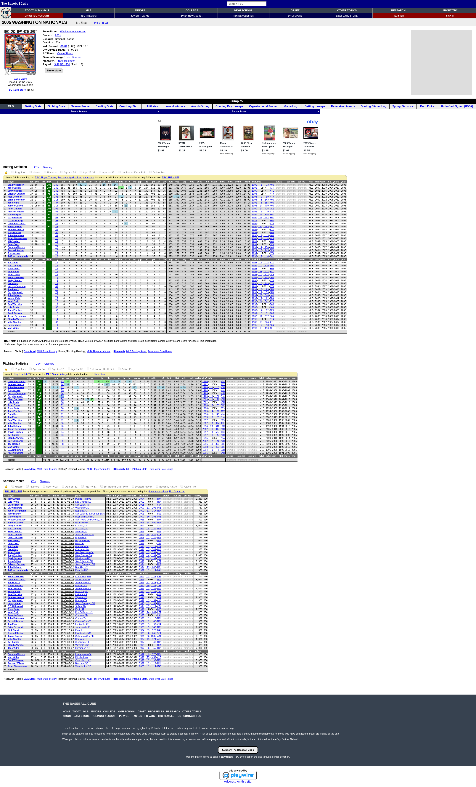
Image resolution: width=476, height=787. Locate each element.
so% (230, 181)
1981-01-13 (67, 621)
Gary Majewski (15, 292)
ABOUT (67, 716)
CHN (272, 277)
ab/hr (247, 181)
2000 (254, 208)
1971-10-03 (67, 540)
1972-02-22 (67, 567)
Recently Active (168, 486)
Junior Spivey (15, 226)
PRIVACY (150, 716)
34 (56, 229)
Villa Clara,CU (82, 579)
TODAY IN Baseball (37, 10)
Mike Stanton (14, 322)
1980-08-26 (67, 576)
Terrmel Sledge (16, 250)
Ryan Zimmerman (17, 238)
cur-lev (301, 181)
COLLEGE (192, 10)
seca (199, 181)
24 (260, 301)
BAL (272, 256)
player (11, 181)
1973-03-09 (67, 606)
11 (260, 217)
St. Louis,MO (81, 528)
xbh (158, 181)
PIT (272, 188)
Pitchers (52, 172)
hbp (121, 181)
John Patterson (16, 235)
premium (280, 185)
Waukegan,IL (82, 507)
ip (102, 378)
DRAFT (295, 10)
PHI (272, 214)
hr (90, 181)
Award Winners (175, 106)
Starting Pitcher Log (373, 106)
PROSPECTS (156, 711)
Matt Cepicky (15, 265)
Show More (54, 70)
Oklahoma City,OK (84, 636)
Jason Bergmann (17, 316)
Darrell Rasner (15, 441)
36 (260, 226)
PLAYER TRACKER (140, 16)
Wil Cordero (14, 241)
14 (260, 205)
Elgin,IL (79, 630)
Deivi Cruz (13, 244)
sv (92, 378)
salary (197, 495)
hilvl (311, 181)
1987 (254, 322)
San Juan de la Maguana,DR (90, 513)
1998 (254, 185)
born (63, 495)
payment (226, 756)
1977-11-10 (67, 528)
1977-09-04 (67, 594)
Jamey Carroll (15, 205)
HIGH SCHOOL (243, 10)
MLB (88, 10)
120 (266, 265)
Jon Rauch (13, 289)
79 (56, 292)
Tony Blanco (14, 232)
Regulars (20, 172)
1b (164, 181)
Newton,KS (81, 585)
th (34, 378)
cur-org (291, 181)
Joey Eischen (15, 310)
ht (42, 495)
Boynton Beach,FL (84, 516)
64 (56, 286)
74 (56, 214)
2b (81, 181)
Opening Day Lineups (229, 106)
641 (266, 301)
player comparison (158, 491)
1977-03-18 (67, 633)
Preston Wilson (16, 211)
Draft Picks (427, 106)
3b (85, 181)
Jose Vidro (20, 78)
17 (56, 298)
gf (86, 378)
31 (56, 235)
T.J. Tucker (13, 435)
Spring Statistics (402, 106)
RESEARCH (398, 10)
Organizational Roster (263, 106)
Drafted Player (143, 486)
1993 (254, 244)
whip (153, 378)
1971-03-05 (67, 570)
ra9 (192, 378)
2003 (205, 399)
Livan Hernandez (16, 223)
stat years (333, 181)
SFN (272, 244)
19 (56, 253)
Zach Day (13, 283)
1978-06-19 (67, 645)
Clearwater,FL (82, 642)
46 (216, 441)
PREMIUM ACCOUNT (104, 716)
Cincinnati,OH (82, 549)
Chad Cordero (15, 399)
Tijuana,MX (81, 597)
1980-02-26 (67, 600)
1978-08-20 (67, 642)
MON (272, 185)
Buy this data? (22, 374)
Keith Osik (13, 301)
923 (266, 271)
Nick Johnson (15, 196)
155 (266, 202)
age (31, 181)
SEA (272, 250)
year (343, 181)
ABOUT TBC (450, 10)
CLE (272, 208)
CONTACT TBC (192, 716)
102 (56, 208)
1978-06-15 (67, 549)
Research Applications (70, 177)
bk (144, 378)
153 (266, 274)
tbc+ (48, 181)
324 (266, 322)
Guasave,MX (81, 615)
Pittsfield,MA (81, 657)
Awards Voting (200, 106)
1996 (254, 196)
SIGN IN (450, 16)
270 (266, 247)
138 (266, 277)
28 (56, 226)
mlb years (320, 181)
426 (266, 208)
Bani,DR (79, 543)
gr (81, 378)
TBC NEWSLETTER (243, 16)
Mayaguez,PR (82, 540)
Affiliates (152, 106)
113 (56, 205)
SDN (272, 220)
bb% (222, 181)
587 (216, 432)
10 (260, 214)
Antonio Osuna (15, 453)
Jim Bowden (74, 57)
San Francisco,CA (84, 552)
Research (119, 351)
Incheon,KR (81, 594)
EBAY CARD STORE (347, 16)
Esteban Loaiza (16, 229)
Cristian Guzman (16, 194)
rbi (95, 181)
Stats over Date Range (160, 351)
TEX (272, 310)
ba (43, 181)
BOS (272, 232)
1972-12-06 (67, 630)
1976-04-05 (67, 552)
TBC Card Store (16, 89)
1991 (254, 229)
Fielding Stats (104, 106)
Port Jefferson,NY (84, 612)
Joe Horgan (14, 444)
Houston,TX (81, 600)
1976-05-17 (67, 561)
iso (207, 181)
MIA (272, 223)
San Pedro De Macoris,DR (88, 519)
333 (216, 444)
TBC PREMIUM (89, 16)
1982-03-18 (67, 537)
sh (126, 181)
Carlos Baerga (15, 220)
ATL (272, 191)
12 (56, 274)
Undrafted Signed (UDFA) (457, 106)
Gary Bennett (15, 217)
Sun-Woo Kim (15, 304)
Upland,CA (80, 537)
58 (56, 310)
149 (266, 283)
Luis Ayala (13, 307)
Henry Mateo (14, 325)
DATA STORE (295, 16)
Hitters (36, 172)
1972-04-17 (67, 507)
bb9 (177, 378)
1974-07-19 (67, 663)
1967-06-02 (67, 639)
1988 (254, 241)
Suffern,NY (80, 606)
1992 (254, 188)
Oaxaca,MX (81, 525)
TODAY (77, 711)
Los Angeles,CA (83, 654)
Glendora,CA (82, 546)
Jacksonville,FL (83, 627)
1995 (254, 199)
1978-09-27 (67, 624)
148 (56, 185)
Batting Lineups (315, 106)
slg (184, 181)
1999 (254, 214)
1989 (254, 310)
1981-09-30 (67, 654)
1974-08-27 (67, 648)
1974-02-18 (67, 522)
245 (266, 250)
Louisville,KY (82, 624)
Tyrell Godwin (15, 313)
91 (266, 313)
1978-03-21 (67, 564)
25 (56, 247)
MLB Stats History (47, 351)
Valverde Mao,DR (84, 645)
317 (266, 316)
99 (266, 289)
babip (214, 181)
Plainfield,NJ (81, 570)
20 (56, 238)
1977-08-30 (67, 516)
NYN (272, 211)
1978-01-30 (67, 618)
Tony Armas (14, 253)
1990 (254, 191)
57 (62, 411)
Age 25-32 (89, 172)
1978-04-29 (67, 499)
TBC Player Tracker (45, 177)
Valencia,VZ (81, 531)
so (116, 181)
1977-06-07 (67, 582)
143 (266, 199)
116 (56, 199)
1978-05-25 (67, 585)
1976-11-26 (67, 627)
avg (171, 181)
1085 (266, 226)
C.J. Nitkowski (15, 450)
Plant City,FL (81, 591)
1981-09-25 (67, 510)
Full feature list (177, 491)
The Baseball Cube (14, 3)
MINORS (140, 10)
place (78, 495)
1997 (254, 262)
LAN (223, 453)
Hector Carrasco (16, 286)
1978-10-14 (67, 534)
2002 (254, 307)
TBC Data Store (96, 374)
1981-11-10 (67, 513)
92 (266, 310)
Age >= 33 (108, 172)
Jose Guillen (14, 188)
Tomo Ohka (14, 268)
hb (148, 378)
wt (49, 495)
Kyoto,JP (79, 609)
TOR (272, 313)
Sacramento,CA (83, 582)
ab (63, 181)
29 (56, 241)
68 (56, 211)
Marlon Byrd (14, 214)
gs (67, 378)
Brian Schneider (16, 199)
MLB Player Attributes (98, 351)
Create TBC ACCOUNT (37, 16)
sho (76, 378)
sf (130, 181)
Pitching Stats (56, 106)
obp (177, 181)
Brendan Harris (16, 277)
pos (37, 181)
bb (109, 181)
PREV (97, 22)
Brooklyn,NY (81, 567)
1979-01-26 (67, 591)
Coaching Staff (128, 106)
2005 (58, 35)
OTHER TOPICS (347, 10)
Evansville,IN (82, 522)
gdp (139, 181)
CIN (223, 450)
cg (71, 378)
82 (266, 298)
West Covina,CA (83, 555)
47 (216, 435)
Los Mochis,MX (83, 502)
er (119, 378)
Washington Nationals (73, 31)
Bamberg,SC (81, 663)
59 (266, 292)
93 (56, 220)
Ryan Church (15, 208)
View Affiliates (65, 53)
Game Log (290, 106)
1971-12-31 (67, 597)
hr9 (169, 378)
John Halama (15, 295)
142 (56, 191)
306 (266, 214)
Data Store (30, 351)
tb (147, 181)
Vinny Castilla (15, 191)
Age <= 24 (70, 172)
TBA (272, 298)
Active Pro (159, 172)
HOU (272, 295)
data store (88, 177)
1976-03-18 (67, 609)
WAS (272, 238)
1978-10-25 (67, 546)
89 (266, 196)
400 (266, 205)
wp (139, 378)
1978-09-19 (67, 588)
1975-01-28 (67, 636)
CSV (36, 167)
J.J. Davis (13, 262)
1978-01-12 (67, 502)
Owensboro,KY (83, 660)
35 (56, 223)
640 (266, 295)
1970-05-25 (67, 555)
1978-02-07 (67, 531)
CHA (272, 289)
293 (266, 217)
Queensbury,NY (83, 576)
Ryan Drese (14, 274)
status (279, 181)
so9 (184, 378)
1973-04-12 (67, 615)
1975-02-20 (67, 579)
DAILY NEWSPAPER (191, 16)
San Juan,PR (82, 505)
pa (153, 181)
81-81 (63, 46)
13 (56, 256)
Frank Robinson (66, 60)
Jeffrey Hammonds (18, 256)
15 (56, 289)
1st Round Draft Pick (133, 172)
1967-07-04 (67, 525)
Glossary (48, 167)
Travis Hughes (15, 432)
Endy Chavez (15, 280)
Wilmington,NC (83, 558)
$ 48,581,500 (62, 64)
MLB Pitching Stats (136, 469)
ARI (272, 226)
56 (56, 232)
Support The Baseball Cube (238, 749)
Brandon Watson (16, 247)
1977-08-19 (67, 657)
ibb (134, 181)
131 (56, 196)
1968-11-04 (67, 505)
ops (192, 181)
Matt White (13, 328)
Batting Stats (33, 106)
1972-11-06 (67, 543)
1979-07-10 (67, 558)
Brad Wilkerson (16, 185)
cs (104, 181)
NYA (272, 194)
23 (260, 295)
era (56, 378)
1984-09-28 (67, 666)
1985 (254, 220)
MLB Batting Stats (136, 351)
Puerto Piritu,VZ (83, 499)
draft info (256, 181)
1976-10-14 (67, 603)
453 (266, 328)
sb (100, 181)
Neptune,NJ (81, 510)
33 (266, 185)
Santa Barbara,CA (84, 534)
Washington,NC (83, 666)
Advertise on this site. (238, 781)
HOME (66, 711)
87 (56, 202)
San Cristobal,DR (84, 561)
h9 (163, 378)
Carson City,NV (83, 621)
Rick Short (13, 271)
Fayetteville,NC (83, 633)
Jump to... (238, 101)
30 (56, 322)
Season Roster (80, 106)
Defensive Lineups (343, 106)
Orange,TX (80, 618)
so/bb (238, 181)
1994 (254, 194)
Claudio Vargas (16, 319)
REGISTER (398, 16)
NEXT (105, 22)
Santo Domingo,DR (85, 564)
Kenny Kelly (14, 298)
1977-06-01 (67, 660)
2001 (254, 277)
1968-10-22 (67, 612)
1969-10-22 (67, 519)
